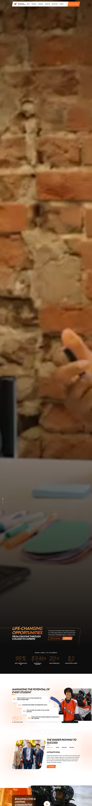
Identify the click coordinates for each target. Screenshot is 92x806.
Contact (62, 4)
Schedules (40, 4)
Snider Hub (47, 4)
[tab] (50, 747)
